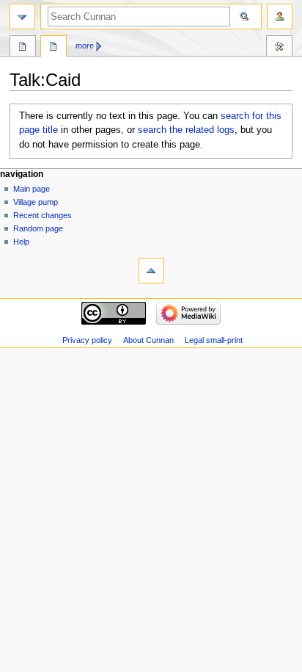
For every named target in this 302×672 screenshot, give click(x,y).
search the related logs (186, 130)
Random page (38, 228)
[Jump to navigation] (22, 16)
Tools (279, 47)
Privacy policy (87, 340)
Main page (31, 188)
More (85, 45)
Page (22, 47)
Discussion (53, 47)
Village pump (35, 202)
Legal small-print (214, 340)
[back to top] (151, 270)
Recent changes (42, 215)
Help (21, 241)
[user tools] (279, 16)
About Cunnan (148, 340)
